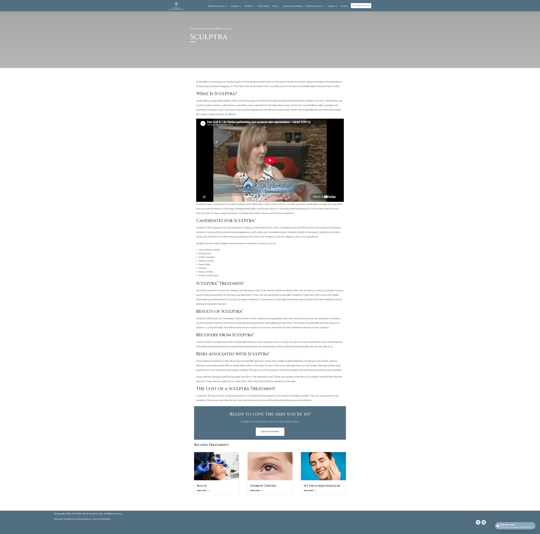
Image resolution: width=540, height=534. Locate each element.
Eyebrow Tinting (263, 486)
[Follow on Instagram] (484, 522)
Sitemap (58, 519)
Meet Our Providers (216, 6)
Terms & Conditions (102, 519)
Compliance (68, 519)
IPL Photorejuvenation (322, 486)
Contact (331, 6)
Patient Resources (314, 6)
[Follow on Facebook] (478, 522)
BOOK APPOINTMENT (270, 432)
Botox (202, 486)
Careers (344, 6)
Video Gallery (263, 6)
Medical (248, 6)
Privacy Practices (83, 519)
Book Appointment (361, 5)
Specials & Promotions (293, 6)
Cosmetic (235, 6)
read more (201, 490)
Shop (274, 6)
